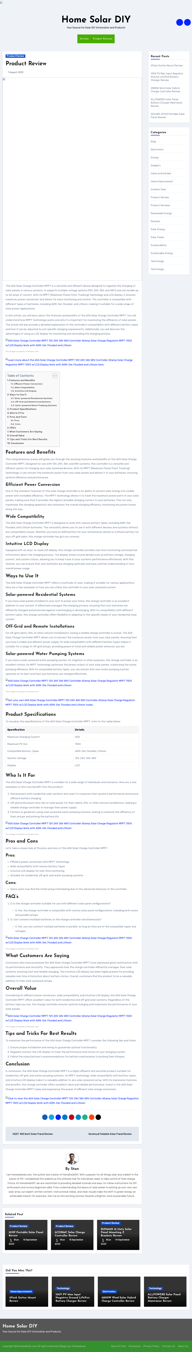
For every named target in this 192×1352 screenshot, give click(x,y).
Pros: (17, 420)
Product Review (15, 56)
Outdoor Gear (158, 189)
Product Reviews (102, 39)
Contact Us (168, 1346)
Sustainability (159, 245)
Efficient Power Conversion (28, 384)
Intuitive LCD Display (26, 391)
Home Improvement (162, 181)
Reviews (155, 221)
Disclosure (134, 1346)
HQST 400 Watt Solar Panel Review (32, 1134)
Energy (155, 157)
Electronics (157, 149)
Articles (84, 39)
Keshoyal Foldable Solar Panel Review (110, 1134)
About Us (183, 1346)
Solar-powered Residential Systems (33, 398)
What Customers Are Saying (25, 431)
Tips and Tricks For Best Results (28, 439)
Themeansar (79, 1346)
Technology (157, 261)
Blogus (64, 1346)
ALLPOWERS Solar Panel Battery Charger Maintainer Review (167, 102)
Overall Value (17, 435)
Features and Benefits (22, 380)
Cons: (18, 424)
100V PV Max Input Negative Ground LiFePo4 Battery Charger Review (167, 77)
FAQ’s (13, 427)
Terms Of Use (118, 1346)
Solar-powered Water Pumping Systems (36, 405)
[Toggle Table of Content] (53, 375)
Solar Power (157, 237)
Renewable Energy (161, 213)
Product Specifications (23, 409)
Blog (153, 141)
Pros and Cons (18, 417)
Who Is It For (17, 413)
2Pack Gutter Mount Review (167, 65)
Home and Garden (161, 173)
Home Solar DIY (96, 20)
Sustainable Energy (162, 253)
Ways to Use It (18, 394)
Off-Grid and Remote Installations (33, 401)
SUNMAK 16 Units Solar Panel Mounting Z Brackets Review (116, 1232)
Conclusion (17, 443)
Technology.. (158, 269)
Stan (75, 1169)
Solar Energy (158, 229)
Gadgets (155, 165)
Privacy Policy (151, 1346)
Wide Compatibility (24, 387)
